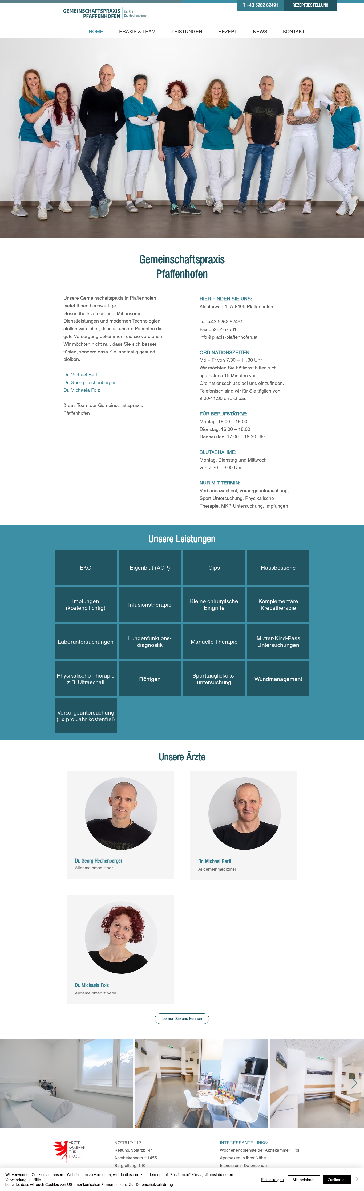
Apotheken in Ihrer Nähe (243, 1157)
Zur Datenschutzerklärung (151, 1184)
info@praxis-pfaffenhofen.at (228, 337)
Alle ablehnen (304, 1179)
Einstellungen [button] (272, 1179)
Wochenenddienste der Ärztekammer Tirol (259, 1150)
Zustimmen (337, 1179)
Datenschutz (256, 1165)
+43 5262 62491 (225, 321)
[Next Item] (354, 1083)
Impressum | (232, 1165)
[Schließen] (357, 1179)
